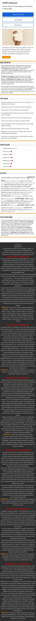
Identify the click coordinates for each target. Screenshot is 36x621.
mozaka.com (20, 250)
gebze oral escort (11, 186)
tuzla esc (28, 207)
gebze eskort (13, 183)
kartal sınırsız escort (27, 192)
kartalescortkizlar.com (17, 252)
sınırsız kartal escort (18, 208)
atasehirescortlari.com (10, 250)
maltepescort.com (7, 254)
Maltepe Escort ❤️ (8, 160)
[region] (18, 14)
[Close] (34, 1)
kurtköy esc (6, 196)
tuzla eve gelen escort (9, 211)
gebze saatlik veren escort (23, 188)
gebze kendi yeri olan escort (14, 185)
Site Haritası (18, 245)
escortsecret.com (6, 252)
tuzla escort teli (23, 210)
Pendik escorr (13, 205)
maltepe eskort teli (15, 201)
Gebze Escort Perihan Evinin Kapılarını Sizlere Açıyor (15, 128)
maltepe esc (22, 198)
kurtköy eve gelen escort (17, 196)
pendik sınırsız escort (7, 208)
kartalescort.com (16, 248)
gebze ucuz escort (20, 190)
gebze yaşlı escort (30, 190)
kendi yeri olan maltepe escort (22, 194)
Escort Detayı (6, 57)
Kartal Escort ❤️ (7, 154)
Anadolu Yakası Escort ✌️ (10, 148)
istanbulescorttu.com (28, 254)
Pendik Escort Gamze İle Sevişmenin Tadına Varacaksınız (16, 107)
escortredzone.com (29, 252)
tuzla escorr (4, 210)
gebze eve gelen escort (21, 183)
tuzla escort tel (13, 210)
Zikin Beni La (18, 25)
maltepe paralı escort (11, 203)
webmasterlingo (7, 248)
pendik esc (5, 205)
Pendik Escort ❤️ (7, 163)
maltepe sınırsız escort (23, 203)
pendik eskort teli (25, 205)
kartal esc (4, 192)
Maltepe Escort (28, 250)
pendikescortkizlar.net (27, 248)
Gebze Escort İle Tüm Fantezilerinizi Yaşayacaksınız (15, 110)
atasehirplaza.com (17, 254)
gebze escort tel (16, 181)
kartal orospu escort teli (15, 192)
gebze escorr (9, 181)
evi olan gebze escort (8, 178)
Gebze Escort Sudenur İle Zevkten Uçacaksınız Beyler (15, 121)
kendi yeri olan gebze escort (8, 194)
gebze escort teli (25, 181)
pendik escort (18, 246)
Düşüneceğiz (18, 20)
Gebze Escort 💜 (7, 151)
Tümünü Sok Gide (18, 14)
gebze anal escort (22, 177)
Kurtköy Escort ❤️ (8, 157)
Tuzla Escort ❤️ (7, 166)
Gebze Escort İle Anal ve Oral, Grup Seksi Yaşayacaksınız (16, 118)
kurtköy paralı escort (10, 199)
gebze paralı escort (11, 188)
